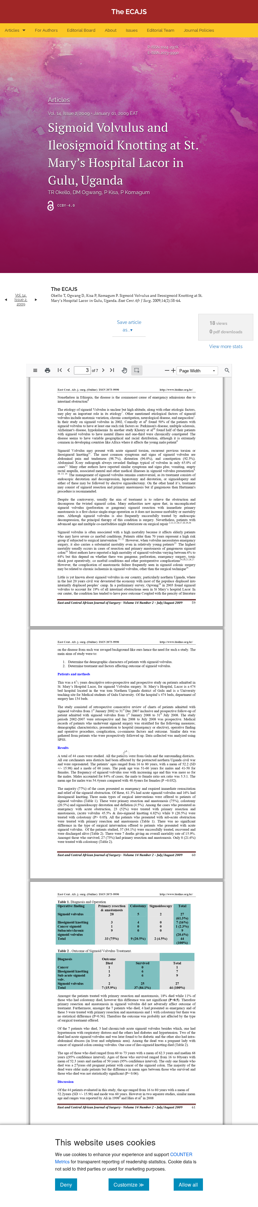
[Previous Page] (68, 370)
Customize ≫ (131, 1184)
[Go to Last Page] (112, 370)
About (110, 30)
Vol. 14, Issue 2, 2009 (69, 113)
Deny (68, 1184)
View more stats (226, 346)
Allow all (191, 1184)
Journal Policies (199, 30)
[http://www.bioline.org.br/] (175, 634)
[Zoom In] (173, 370)
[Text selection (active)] (137, 370)
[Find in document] (227, 370)
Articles (12, 30)
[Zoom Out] (167, 370)
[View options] (35, 370)
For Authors (46, 30)
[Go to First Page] (60, 370)
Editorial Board (81, 30)
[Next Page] (103, 370)
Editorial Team (160, 30)
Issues (131, 30)
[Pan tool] (124, 370)
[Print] (47, 370)
